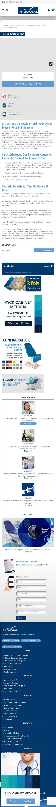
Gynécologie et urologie (12, 705)
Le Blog (6, 730)
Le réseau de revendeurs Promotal (16, 736)
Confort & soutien (10, 711)
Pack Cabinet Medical (11, 733)
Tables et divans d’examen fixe (15, 658)
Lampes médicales (10, 714)
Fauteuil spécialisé (10, 680)
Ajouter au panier (26, 84)
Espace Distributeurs (11, 742)
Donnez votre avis (45, 250)
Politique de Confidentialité (14, 744)
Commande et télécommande (15, 702)
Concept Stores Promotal (13, 739)
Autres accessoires (10, 716)
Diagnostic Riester (10, 669)
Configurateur (9, 727)
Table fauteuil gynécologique (14, 661)
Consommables (9, 719)
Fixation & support (10, 700)
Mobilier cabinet (9, 672)
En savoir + (28, 451)
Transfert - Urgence (11, 683)
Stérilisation (8, 666)
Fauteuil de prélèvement (12, 664)
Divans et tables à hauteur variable (16, 655)
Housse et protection (11, 708)
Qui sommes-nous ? (11, 753)
